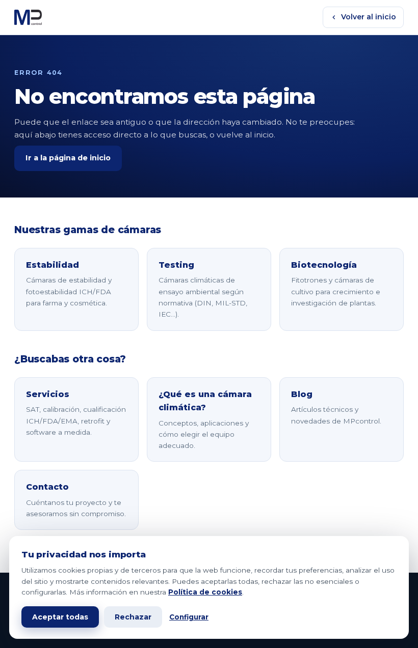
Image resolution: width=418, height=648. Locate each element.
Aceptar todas (60, 617)
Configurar (188, 617)
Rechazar (133, 617)
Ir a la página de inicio (68, 157)
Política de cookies (205, 592)
